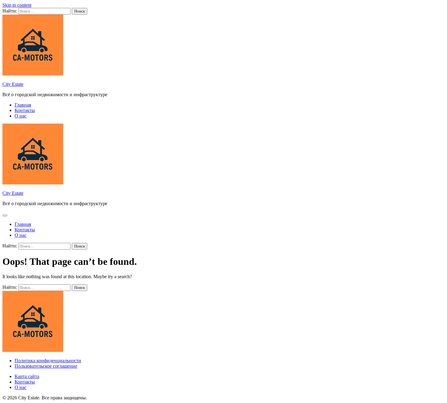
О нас (20, 115)
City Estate (12, 84)
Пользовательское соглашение (46, 366)
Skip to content (16, 5)
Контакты (25, 110)
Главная (23, 104)
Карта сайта (27, 376)
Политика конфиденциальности (48, 360)
